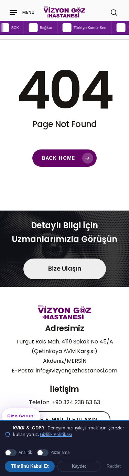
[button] (36, 27)
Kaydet (79, 466)
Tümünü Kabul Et (30, 466)
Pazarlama (60, 452)
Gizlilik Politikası (56, 434)
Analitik (25, 452)
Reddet (114, 466)
